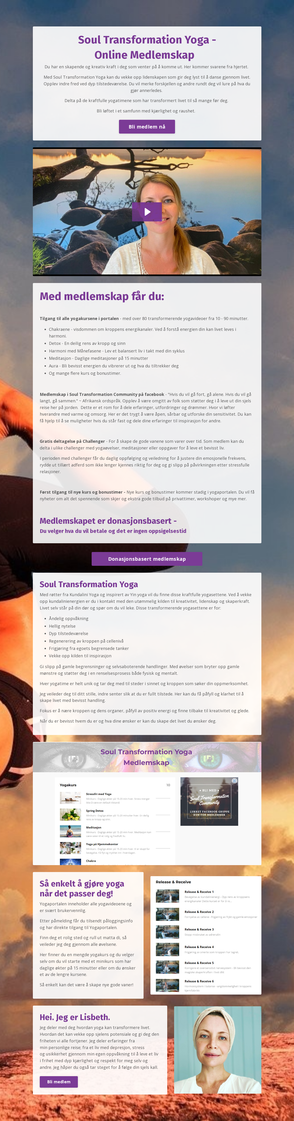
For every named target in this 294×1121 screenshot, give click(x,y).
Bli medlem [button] (59, 1081)
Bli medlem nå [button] (147, 126)
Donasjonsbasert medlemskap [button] (147, 558)
